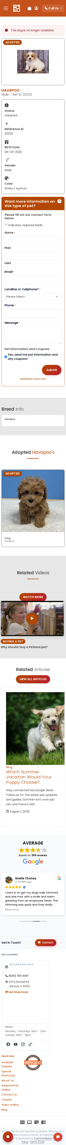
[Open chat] (58, 1137)
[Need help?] (8, 1137)
